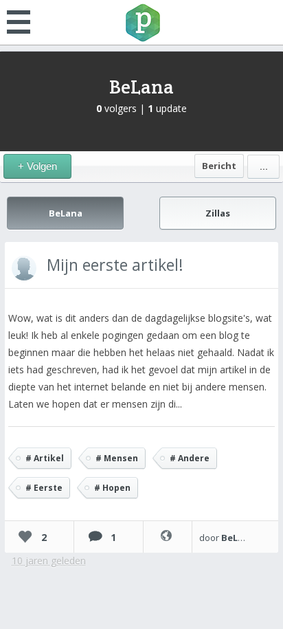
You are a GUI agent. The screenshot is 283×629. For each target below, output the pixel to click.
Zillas (217, 213)
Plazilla (141, 22)
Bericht (219, 165)
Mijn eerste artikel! (115, 265)
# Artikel (44, 458)
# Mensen (116, 458)
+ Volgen (37, 166)
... (264, 166)
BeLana (141, 86)
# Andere (190, 458)
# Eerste (44, 488)
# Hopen (112, 488)
